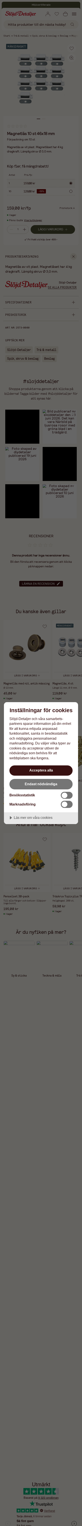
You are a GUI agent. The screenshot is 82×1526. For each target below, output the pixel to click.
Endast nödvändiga (41, 784)
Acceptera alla (41, 770)
